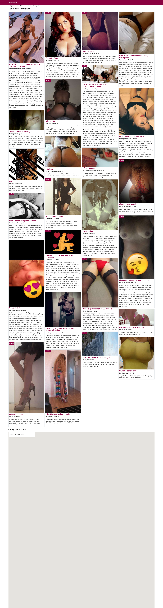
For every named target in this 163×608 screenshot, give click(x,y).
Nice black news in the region (58, 414)
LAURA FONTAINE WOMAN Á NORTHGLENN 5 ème (95, 86)
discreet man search (128, 204)
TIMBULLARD (12, 2)
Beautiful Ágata (52, 58)
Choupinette (51, 121)
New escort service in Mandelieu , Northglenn (133, 56)
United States (20, 6)
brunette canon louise (128, 371)
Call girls (11, 6)
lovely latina (88, 231)
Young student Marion (55, 216)
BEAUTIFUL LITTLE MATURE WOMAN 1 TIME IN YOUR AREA (26, 65)
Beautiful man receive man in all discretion (59, 256)
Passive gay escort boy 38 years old (98, 309)
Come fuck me (15, 308)
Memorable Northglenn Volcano (22, 221)
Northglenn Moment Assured (131, 327)
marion (12, 181)
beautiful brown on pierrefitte (131, 136)
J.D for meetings (89, 168)
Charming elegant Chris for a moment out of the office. (62, 329)
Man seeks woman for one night (96, 357)
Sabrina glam (88, 51)
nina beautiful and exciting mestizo (134, 280)
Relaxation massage (17, 414)
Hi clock (49, 169)
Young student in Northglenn (21, 131)
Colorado (28, 6)
